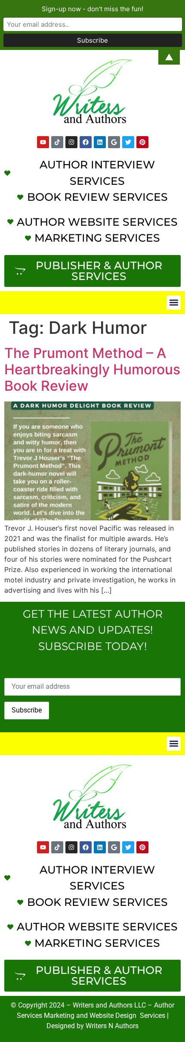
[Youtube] (43, 142)
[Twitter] (128, 142)
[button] (173, 302)
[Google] (114, 142)
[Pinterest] (142, 142)
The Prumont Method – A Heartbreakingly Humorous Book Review (92, 370)
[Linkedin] (100, 142)
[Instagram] (71, 142)
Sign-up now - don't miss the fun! (92, 9)
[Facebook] (86, 142)
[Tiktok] (57, 142)
